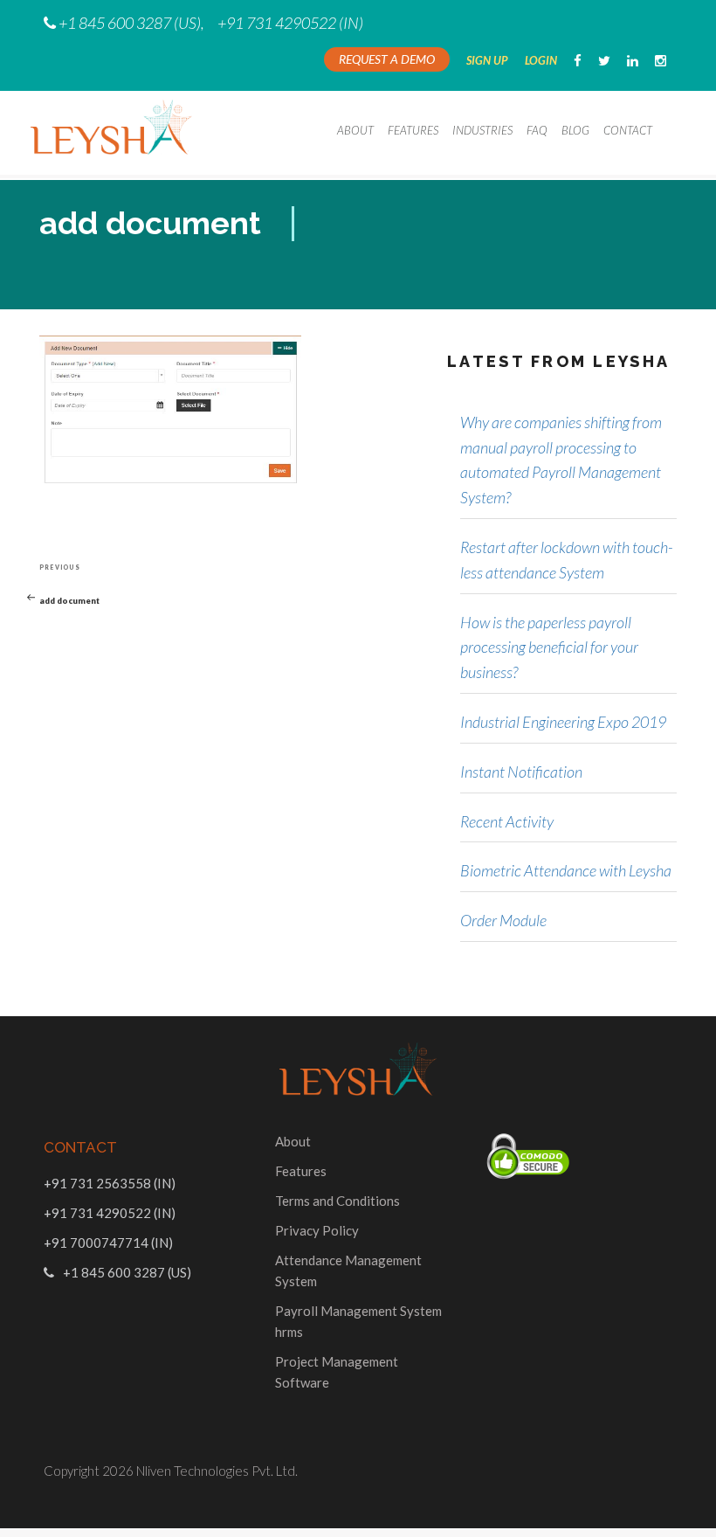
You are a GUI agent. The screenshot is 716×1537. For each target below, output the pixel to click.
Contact (627, 130)
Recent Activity (507, 821)
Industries (482, 130)
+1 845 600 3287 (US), (131, 22)
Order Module (503, 920)
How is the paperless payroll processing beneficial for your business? (549, 647)
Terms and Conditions (337, 1200)
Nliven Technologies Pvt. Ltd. (217, 1470)
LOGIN (541, 60)
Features (413, 130)
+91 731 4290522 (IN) (290, 22)
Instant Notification (521, 771)
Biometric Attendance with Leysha (565, 870)
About (355, 130)
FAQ (537, 130)
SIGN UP (487, 60)
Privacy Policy (317, 1230)
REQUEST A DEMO (387, 59)
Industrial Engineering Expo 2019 (563, 721)
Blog (575, 130)
